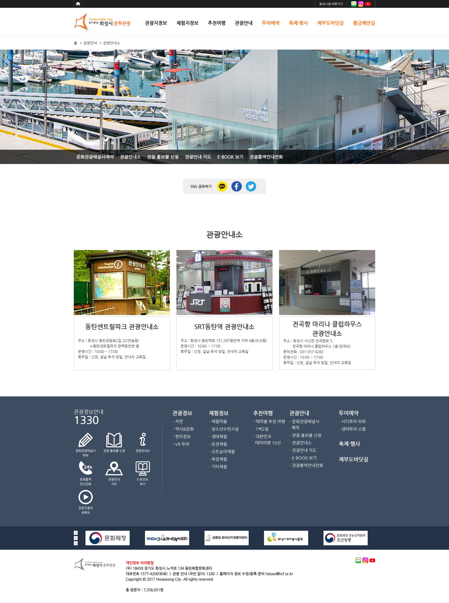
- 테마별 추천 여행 (269, 421)
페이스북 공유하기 (236, 186)
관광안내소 (130, 156)
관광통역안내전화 (266, 156)
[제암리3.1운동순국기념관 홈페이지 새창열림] (167, 544)
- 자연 (178, 421)
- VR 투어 (181, 444)
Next (76, 543)
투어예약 (271, 23)
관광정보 (182, 413)
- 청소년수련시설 (224, 429)
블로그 (354, 4)
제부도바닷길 (330, 23)
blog (358, 560)
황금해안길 (364, 23)
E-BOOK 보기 (230, 156)
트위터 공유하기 (251, 186)
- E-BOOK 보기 (303, 457)
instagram (365, 560)
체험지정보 (187, 23)
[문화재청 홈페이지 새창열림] (107, 544)
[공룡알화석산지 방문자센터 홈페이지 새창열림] (226, 544)
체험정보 (219, 413)
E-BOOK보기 (142, 481)
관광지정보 (156, 23)
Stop (76, 538)
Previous (76, 533)
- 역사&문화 (183, 429)
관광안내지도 (114, 481)
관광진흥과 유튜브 (85, 510)
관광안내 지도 (198, 156)
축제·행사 (298, 23)
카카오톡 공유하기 (222, 186)
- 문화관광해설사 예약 (304, 424)
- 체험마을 (218, 421)
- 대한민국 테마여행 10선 (267, 439)
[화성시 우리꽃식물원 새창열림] (286, 544)
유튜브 (368, 4)
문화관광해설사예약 (95, 156)
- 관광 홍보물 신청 (305, 435)
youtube (372, 560)
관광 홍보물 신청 (163, 156)
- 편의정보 (182, 436)
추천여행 (217, 23)
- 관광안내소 (300, 442)
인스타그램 (361, 4)
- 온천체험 (218, 444)
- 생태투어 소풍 (352, 429)
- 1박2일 (261, 429)
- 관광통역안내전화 (306, 465)
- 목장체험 (218, 459)
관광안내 (244, 23)
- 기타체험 (218, 466)
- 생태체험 (218, 436)
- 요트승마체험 (222, 451)
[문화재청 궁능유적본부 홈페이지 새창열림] (345, 544)
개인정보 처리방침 (140, 563)
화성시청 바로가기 (331, 4)
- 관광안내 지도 (302, 450)
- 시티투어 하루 (352, 421)
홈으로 (78, 4)
